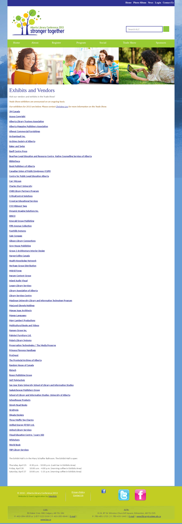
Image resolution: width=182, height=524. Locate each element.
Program (81, 42)
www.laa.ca (46, 519)
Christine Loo (62, 107)
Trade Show (129, 42)
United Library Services (20, 430)
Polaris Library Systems (20, 340)
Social (103, 42)
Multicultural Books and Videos (24, 325)
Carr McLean (15, 181)
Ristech (12, 370)
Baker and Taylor (17, 146)
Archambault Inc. (17, 136)
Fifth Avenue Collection (20, 226)
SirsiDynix (13, 410)
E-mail (73, 516)
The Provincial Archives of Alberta (25, 360)
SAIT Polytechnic (17, 380)
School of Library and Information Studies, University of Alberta (39, 395)
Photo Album (139, 2)
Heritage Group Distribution (22, 266)
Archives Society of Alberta (22, 141)
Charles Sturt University (20, 186)
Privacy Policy (78, 492)
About (34, 42)
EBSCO (12, 216)
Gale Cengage (15, 236)
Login (158, 2)
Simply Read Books (18, 405)
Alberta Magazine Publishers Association (28, 126)
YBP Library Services (19, 450)
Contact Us (168, 2)
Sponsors (161, 42)
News (150, 2)
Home (128, 2)
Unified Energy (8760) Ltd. (21, 425)
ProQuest (13, 355)
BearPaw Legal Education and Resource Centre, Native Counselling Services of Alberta (50, 156)
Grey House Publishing (20, 246)
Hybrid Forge (15, 271)
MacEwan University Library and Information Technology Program (40, 301)
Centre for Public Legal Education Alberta (29, 176)
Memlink (53, 496)
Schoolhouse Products (19, 400)
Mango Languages (17, 316)
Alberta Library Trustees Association (26, 121)
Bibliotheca (14, 161)
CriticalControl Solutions (21, 196)
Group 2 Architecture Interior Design (27, 251)
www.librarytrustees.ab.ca (148, 516)
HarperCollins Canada (19, 256)
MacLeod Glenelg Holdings (21, 306)
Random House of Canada (21, 365)
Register (56, 42)
